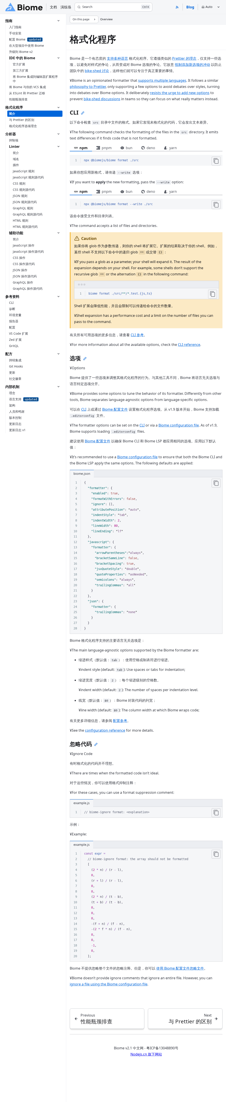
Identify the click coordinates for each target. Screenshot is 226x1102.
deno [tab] (151, 147)
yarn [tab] (173, 147)
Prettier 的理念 (184, 58)
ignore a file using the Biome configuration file (108, 984)
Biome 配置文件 (115, 409)
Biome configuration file (178, 425)
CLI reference (189, 344)
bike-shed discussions (102, 98)
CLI (83, 409)
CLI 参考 (137, 334)
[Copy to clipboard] (216, 161)
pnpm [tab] (107, 147)
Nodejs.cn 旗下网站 (146, 1054)
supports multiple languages (162, 80)
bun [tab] (129, 147)
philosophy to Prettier (88, 86)
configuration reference (105, 730)
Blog (190, 7)
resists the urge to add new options (179, 92)
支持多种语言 (117, 58)
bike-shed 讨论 (97, 70)
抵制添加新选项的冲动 (192, 64)
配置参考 (120, 720)
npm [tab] (83, 147)
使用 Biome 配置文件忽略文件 (180, 968)
